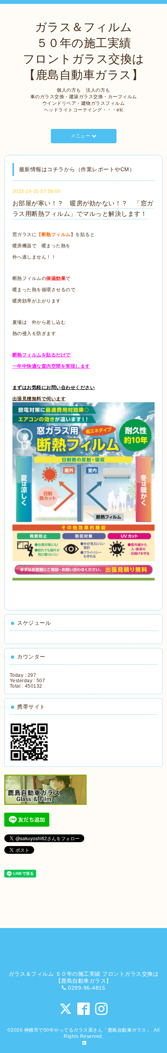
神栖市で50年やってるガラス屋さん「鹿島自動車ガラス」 (87, 1030)
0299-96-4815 (86, 988)
